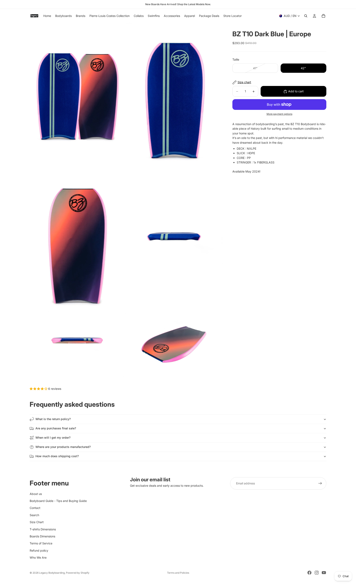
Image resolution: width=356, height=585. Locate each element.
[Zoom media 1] (78, 95)
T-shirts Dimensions (43, 529)
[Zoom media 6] (174, 345)
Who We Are (38, 557)
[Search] (305, 15)
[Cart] (323, 15)
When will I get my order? (52, 437)
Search (34, 515)
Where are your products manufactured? (63, 447)
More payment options (279, 114)
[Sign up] (320, 483)
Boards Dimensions (42, 536)
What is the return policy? (53, 419)
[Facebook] (309, 572)
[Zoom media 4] (174, 240)
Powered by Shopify (77, 572)
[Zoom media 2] (174, 95)
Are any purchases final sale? (55, 428)
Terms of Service (41, 543)
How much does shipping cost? (57, 456)
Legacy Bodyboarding (52, 572)
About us (36, 493)
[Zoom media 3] (78, 240)
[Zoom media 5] (78, 345)
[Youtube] (323, 572)
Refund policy (39, 550)
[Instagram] (316, 572)
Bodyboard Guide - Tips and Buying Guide (58, 501)
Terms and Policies (178, 572)
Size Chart (37, 522)
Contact (35, 508)
